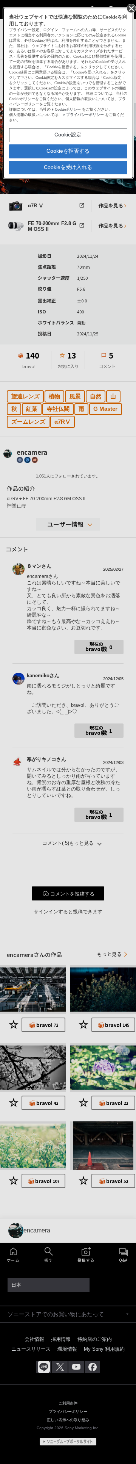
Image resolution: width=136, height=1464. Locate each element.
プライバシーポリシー (85, 115)
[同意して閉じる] (131, 8)
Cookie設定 (68, 135)
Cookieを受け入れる (68, 167)
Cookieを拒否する (68, 151)
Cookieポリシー (68, 109)
